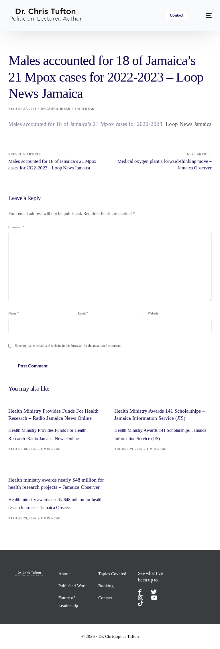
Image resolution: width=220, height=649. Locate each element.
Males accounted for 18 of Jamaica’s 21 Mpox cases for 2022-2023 (85, 124)
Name (13, 313)
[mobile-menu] (204, 15)
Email (83, 313)
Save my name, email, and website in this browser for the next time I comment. (68, 346)
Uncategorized (55, 108)
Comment (16, 227)
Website (153, 313)
